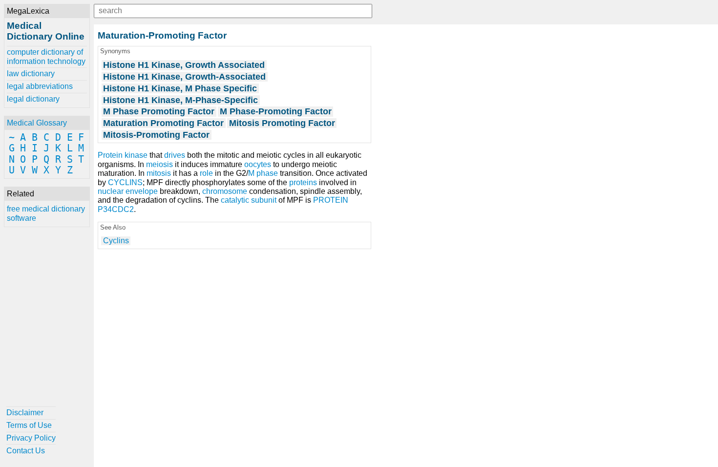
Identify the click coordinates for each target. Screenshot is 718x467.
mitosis (159, 173)
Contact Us (25, 450)
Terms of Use (29, 425)
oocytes (257, 164)
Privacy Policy (31, 438)
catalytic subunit (248, 200)
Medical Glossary (37, 123)
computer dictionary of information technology (46, 56)
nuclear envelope (128, 191)
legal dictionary (33, 99)
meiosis (159, 164)
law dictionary (31, 73)
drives (174, 155)
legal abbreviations (40, 86)
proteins (303, 182)
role (206, 173)
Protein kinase (123, 155)
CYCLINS (125, 182)
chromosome (224, 191)
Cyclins (116, 240)
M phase (263, 173)
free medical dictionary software (46, 213)
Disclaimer (24, 412)
